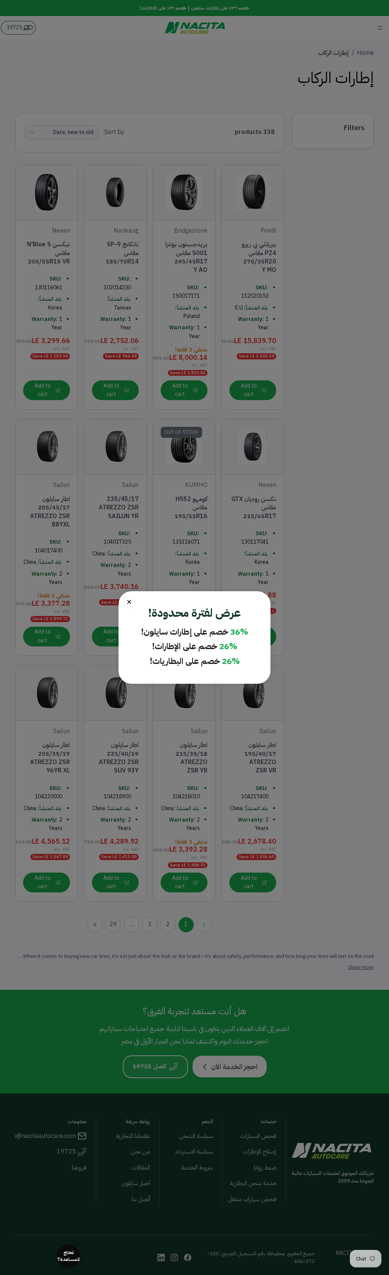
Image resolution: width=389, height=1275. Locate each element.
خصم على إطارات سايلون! (194, 632)
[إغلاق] (129, 602)
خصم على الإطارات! (194, 646)
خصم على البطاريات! (195, 661)
